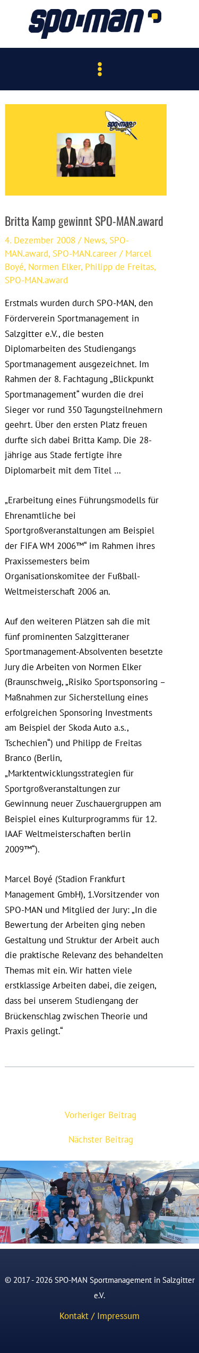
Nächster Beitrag (100, 1139)
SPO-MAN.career (85, 253)
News (94, 240)
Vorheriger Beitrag (100, 1114)
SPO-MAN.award (36, 280)
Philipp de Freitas (119, 266)
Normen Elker (54, 266)
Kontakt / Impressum (99, 1315)
